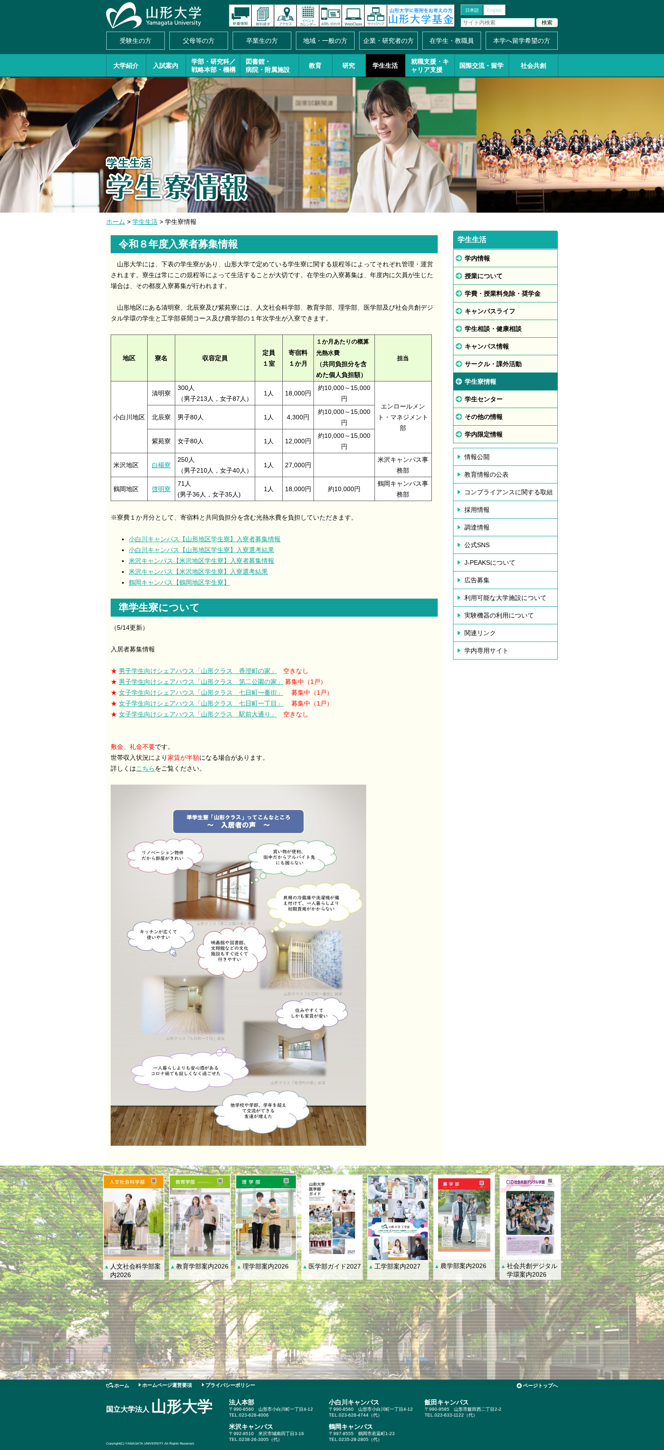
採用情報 (477, 509)
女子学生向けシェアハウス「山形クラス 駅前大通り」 (198, 714)
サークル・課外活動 (493, 363)
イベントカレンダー (308, 16)
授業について (484, 275)
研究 (348, 65)
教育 (315, 65)
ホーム (115, 221)
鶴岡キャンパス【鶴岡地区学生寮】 (179, 582)
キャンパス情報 (487, 346)
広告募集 (477, 580)
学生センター (484, 399)
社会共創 (533, 65)
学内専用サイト (486, 650)
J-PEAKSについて (489, 562)
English (494, 10)
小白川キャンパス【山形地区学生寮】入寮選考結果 (201, 549)
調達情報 (477, 527)
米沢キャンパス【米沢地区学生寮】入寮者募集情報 (201, 560)
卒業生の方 (262, 40)
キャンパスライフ (490, 311)
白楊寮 (161, 465)
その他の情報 (484, 416)
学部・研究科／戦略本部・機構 (214, 65)
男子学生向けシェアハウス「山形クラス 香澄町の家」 (198, 670)
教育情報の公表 (486, 474)
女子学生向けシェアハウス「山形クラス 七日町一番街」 (201, 692)
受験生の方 (135, 40)
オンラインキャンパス (353, 16)
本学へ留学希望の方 (521, 40)
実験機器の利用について (499, 615)
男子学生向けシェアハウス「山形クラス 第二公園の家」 (201, 681)
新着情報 (240, 16)
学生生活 (385, 65)
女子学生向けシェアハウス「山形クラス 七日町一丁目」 (201, 703)
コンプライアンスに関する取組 (508, 492)
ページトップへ (540, 1385)
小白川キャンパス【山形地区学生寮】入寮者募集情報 (205, 539)
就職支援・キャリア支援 (430, 65)
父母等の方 (199, 40)
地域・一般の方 (325, 40)
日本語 (472, 10)
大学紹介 (126, 65)
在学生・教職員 (452, 40)
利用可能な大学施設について (505, 597)
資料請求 (263, 16)
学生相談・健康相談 (493, 328)
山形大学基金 (421, 16)
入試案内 (165, 65)
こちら (145, 768)
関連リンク (480, 633)
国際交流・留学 (481, 65)
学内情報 (477, 258)
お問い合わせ (330, 16)
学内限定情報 (484, 434)
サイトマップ (376, 16)
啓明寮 (161, 489)
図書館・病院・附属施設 (268, 65)
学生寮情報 (480, 381)
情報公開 (477, 456)
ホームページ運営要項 (167, 1385)
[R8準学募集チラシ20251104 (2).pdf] (238, 1140)
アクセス (285, 16)
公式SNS (477, 544)
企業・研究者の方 (388, 40)
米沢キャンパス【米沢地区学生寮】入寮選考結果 (198, 571)
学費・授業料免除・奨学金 (503, 293)
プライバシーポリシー (230, 1385)
